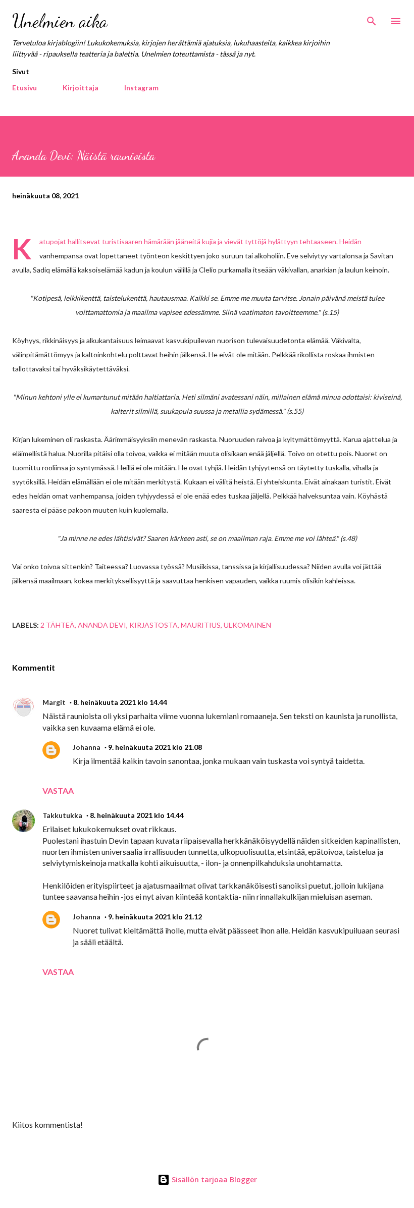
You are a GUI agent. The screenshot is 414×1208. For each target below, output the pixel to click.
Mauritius (201, 625)
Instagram (141, 87)
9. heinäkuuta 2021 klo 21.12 (155, 916)
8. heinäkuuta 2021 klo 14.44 (120, 702)
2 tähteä (57, 625)
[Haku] (372, 18)
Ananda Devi (102, 625)
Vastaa (58, 790)
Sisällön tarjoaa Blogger (213, 1179)
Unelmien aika (60, 21)
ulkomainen (247, 625)
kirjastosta (153, 625)
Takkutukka (62, 815)
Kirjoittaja (80, 87)
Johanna (86, 747)
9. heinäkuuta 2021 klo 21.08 (155, 747)
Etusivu (24, 87)
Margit (54, 702)
